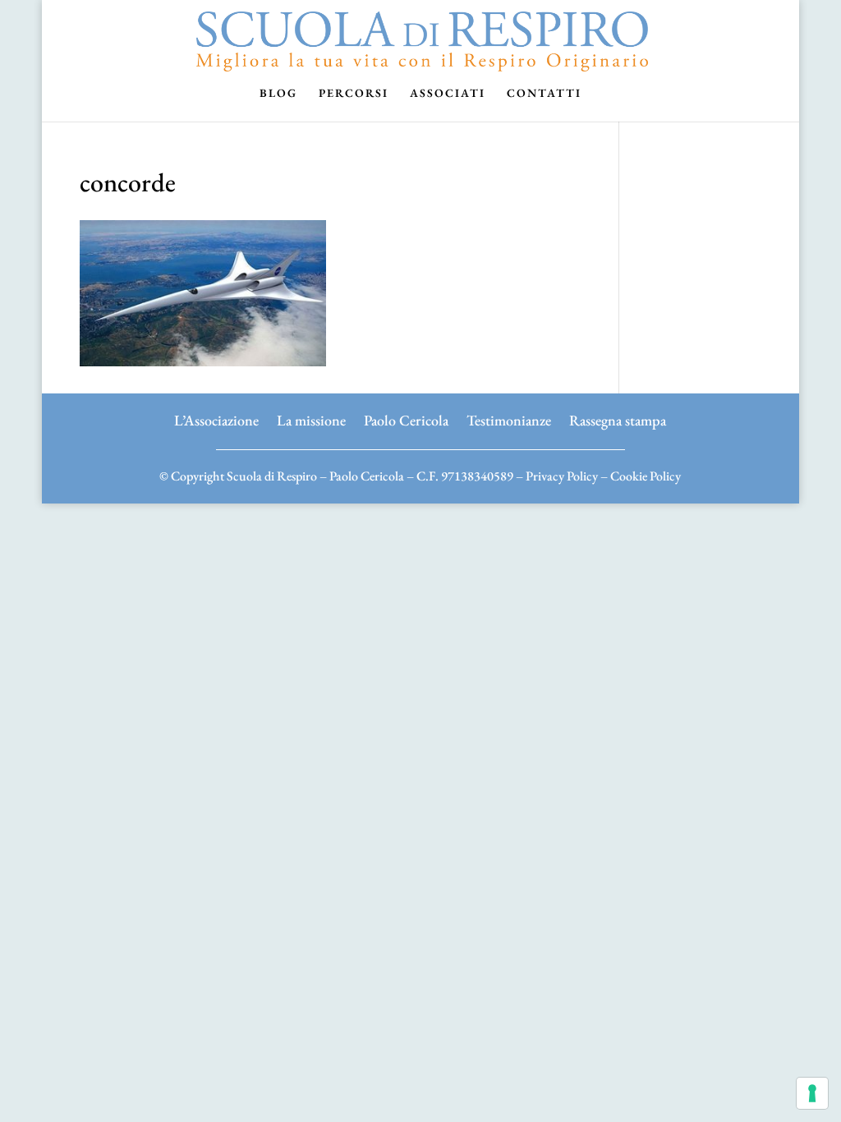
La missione (311, 418)
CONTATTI (544, 93)
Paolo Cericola (406, 418)
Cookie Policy (645, 476)
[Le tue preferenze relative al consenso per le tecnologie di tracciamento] (812, 1093)
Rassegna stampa (617, 418)
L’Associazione (216, 418)
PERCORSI (353, 93)
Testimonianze (508, 418)
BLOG (278, 93)
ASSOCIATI (447, 93)
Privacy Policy (562, 476)
